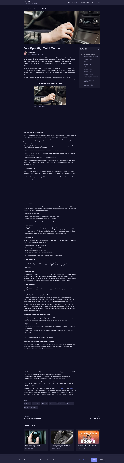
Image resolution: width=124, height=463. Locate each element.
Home (69, 2)
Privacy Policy (74, 456)
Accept (94, 459)
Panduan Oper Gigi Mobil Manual (91, 56)
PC (92, 2)
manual (71, 388)
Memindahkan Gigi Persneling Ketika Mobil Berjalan (90, 84)
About (54, 456)
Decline (101, 459)
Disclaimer (66, 456)
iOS (79, 2)
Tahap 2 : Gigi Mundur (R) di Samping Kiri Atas (89, 81)
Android (74, 2)
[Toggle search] (95, 2)
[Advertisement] (50, 119)
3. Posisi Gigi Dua (87, 64)
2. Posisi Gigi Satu (87, 61)
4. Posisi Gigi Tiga (87, 66)
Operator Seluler (85, 2)
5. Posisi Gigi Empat (88, 69)
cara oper (61, 388)
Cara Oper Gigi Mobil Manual (88, 54)
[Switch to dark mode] (99, 2)
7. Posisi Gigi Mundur (88, 74)
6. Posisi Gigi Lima (88, 71)
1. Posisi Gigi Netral (88, 59)
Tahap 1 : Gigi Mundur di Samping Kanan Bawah (91, 77)
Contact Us (60, 456)
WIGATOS (27, 2)
